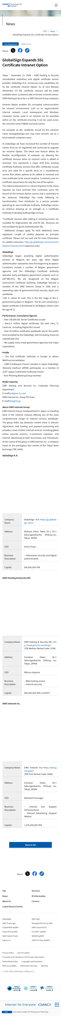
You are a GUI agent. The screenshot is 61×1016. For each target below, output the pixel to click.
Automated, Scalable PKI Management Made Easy (26, 1012)
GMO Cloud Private (10, 936)
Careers (35, 901)
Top (4, 890)
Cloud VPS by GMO (10, 931)
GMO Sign (36, 919)
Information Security (28, 965)
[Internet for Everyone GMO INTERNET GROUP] (26, 1005)
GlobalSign (6, 919)
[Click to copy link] (27, 51)
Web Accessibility (9, 965)
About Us (6, 901)
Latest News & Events (12, 906)
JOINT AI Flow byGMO (41, 940)
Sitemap (44, 965)
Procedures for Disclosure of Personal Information (23, 957)
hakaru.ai (6, 940)
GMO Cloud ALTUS (39, 927)
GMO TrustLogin (9, 923)
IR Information (38, 896)
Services (36, 890)
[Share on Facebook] (20, 51)
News (52, 31)
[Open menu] (56, 5)
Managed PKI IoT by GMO (42, 923)
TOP (45, 31)
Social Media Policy (10, 961)
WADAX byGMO (38, 936)
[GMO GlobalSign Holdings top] (12, 5)
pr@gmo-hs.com (18, 393)
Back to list (30, 844)
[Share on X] (13, 51)
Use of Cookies (23, 952)
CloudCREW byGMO (10, 927)
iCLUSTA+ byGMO (39, 931)
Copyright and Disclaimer (32, 961)
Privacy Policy (8, 952)
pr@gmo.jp (15, 400)
